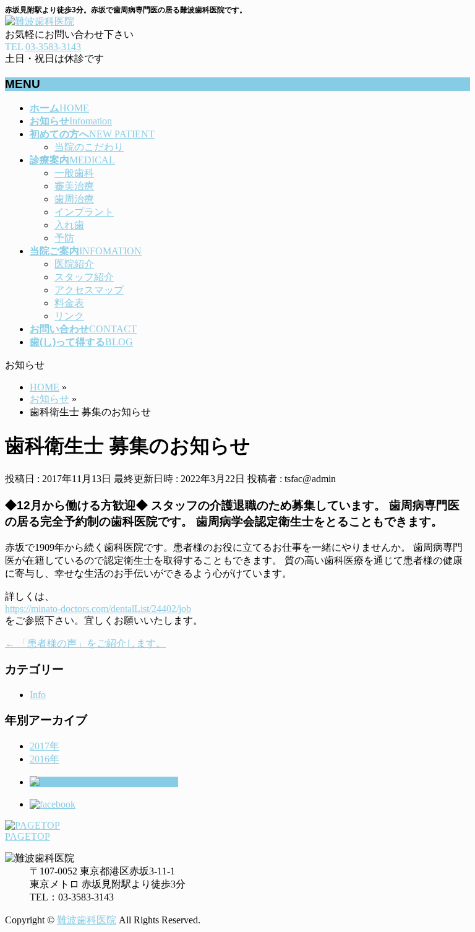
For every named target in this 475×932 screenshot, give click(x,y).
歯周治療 (74, 199)
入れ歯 (69, 225)
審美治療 (74, 186)
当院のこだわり (89, 147)
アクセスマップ (89, 290)
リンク (69, 316)
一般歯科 (74, 173)
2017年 (44, 746)
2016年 (44, 759)
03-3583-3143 (53, 46)
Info (38, 694)
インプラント (84, 212)
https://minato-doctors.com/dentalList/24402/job (98, 608)
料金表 (69, 303)
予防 (64, 238)
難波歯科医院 (86, 920)
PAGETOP (27, 836)
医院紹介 (74, 264)
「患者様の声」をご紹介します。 (85, 643)
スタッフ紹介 (84, 277)
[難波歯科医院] (39, 21)
